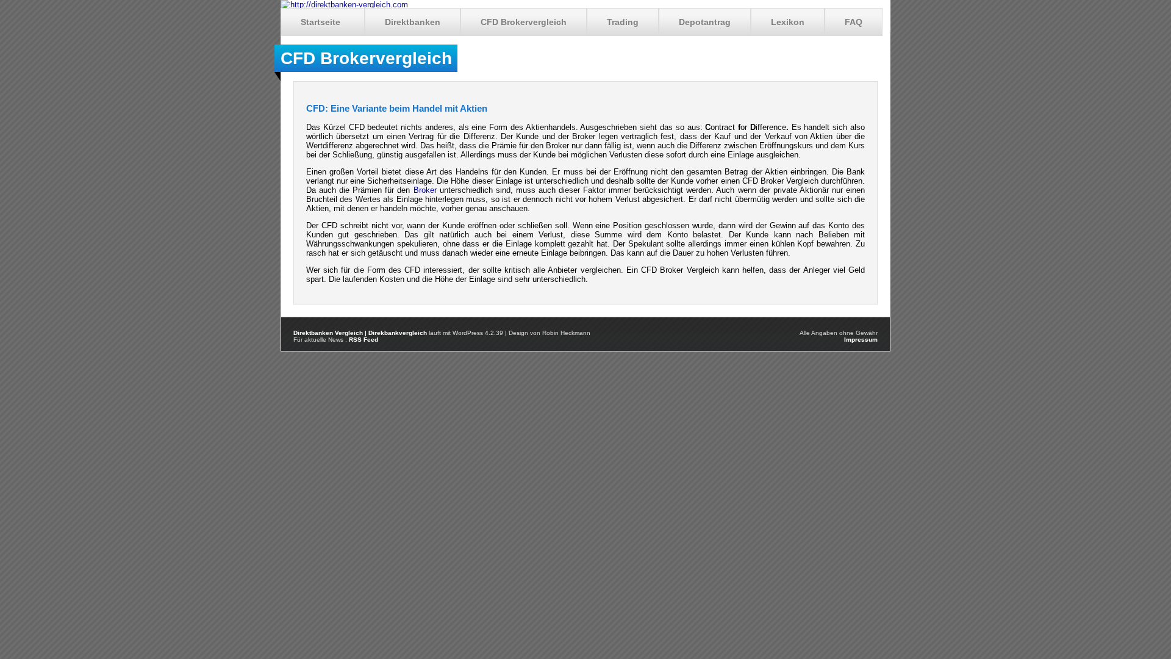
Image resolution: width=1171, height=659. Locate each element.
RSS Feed (363, 339)
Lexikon (787, 22)
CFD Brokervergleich (524, 22)
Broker (425, 190)
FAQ (853, 22)
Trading (623, 22)
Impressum (861, 339)
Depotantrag (705, 22)
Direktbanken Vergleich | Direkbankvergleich (360, 333)
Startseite (320, 22)
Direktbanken (412, 22)
